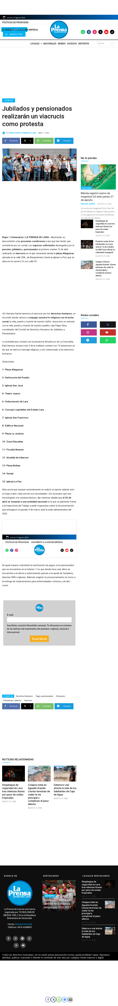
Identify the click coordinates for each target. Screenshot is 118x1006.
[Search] (112, 43)
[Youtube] (106, 32)
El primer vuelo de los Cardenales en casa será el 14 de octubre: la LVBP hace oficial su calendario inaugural (105, 247)
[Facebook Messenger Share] (64, 999)
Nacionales (87, 188)
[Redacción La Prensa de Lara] (4, 133)
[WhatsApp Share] (59, 999)
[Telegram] (89, 340)
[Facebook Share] (48, 999)
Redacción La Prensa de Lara (23, 133)
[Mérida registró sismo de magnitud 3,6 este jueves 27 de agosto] (98, 176)
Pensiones (60, 696)
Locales (8, 100)
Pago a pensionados (44, 696)
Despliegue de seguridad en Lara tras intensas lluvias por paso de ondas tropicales (13, 791)
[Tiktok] (112, 32)
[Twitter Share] (53, 999)
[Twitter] (100, 32)
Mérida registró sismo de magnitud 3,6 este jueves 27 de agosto (97, 196)
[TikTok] (29, 938)
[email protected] (23, 924)
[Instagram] (94, 32)
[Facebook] (89, 32)
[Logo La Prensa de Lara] (59, 29)
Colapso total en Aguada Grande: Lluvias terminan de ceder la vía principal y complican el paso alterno (39, 794)
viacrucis (28, 700)
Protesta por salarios (12, 700)
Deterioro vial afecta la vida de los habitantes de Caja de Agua (65, 789)
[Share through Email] (70, 999)
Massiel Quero (88, 204)
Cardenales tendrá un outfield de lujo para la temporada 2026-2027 (57, 903)
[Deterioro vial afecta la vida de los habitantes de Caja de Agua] (65, 774)
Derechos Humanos (24, 696)
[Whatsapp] (83, 32)
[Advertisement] (59, 72)
